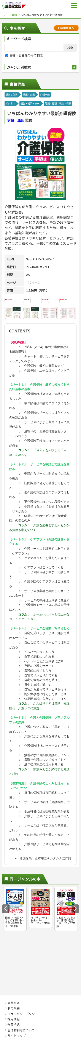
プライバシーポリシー (23, 1013)
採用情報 (14, 1019)
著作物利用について (21, 1030)
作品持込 (14, 1024)
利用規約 (14, 1008)
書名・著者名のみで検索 (26, 55)
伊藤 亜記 (16, 120)
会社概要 (14, 1002)
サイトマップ (17, 1035)
